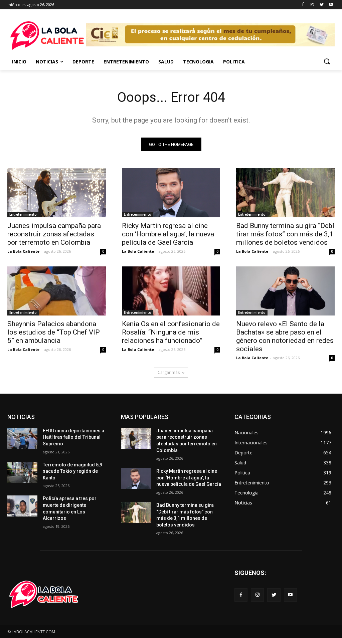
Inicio (19, 61)
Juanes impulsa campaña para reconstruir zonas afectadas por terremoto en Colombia (54, 234)
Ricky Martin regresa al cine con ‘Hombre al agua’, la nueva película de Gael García (168, 234)
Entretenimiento (126, 61)
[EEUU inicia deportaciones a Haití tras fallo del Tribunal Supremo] (22, 438)
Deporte (83, 61)
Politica (234, 61)
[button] (327, 62)
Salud (166, 61)
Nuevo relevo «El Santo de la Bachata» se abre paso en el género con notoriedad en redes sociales (285, 336)
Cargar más (169, 372)
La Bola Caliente (23, 251)
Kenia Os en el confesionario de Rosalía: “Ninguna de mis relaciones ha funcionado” (171, 332)
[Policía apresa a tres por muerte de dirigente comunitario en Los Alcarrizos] (22, 505)
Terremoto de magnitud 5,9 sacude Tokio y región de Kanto (72, 471)
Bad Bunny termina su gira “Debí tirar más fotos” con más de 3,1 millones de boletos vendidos (285, 234)
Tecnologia (198, 61)
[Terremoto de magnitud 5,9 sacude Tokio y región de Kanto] (22, 472)
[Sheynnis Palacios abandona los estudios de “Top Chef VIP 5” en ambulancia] (56, 290)
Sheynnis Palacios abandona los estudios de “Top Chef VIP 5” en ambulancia (53, 332)
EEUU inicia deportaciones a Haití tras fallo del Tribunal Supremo (73, 437)
